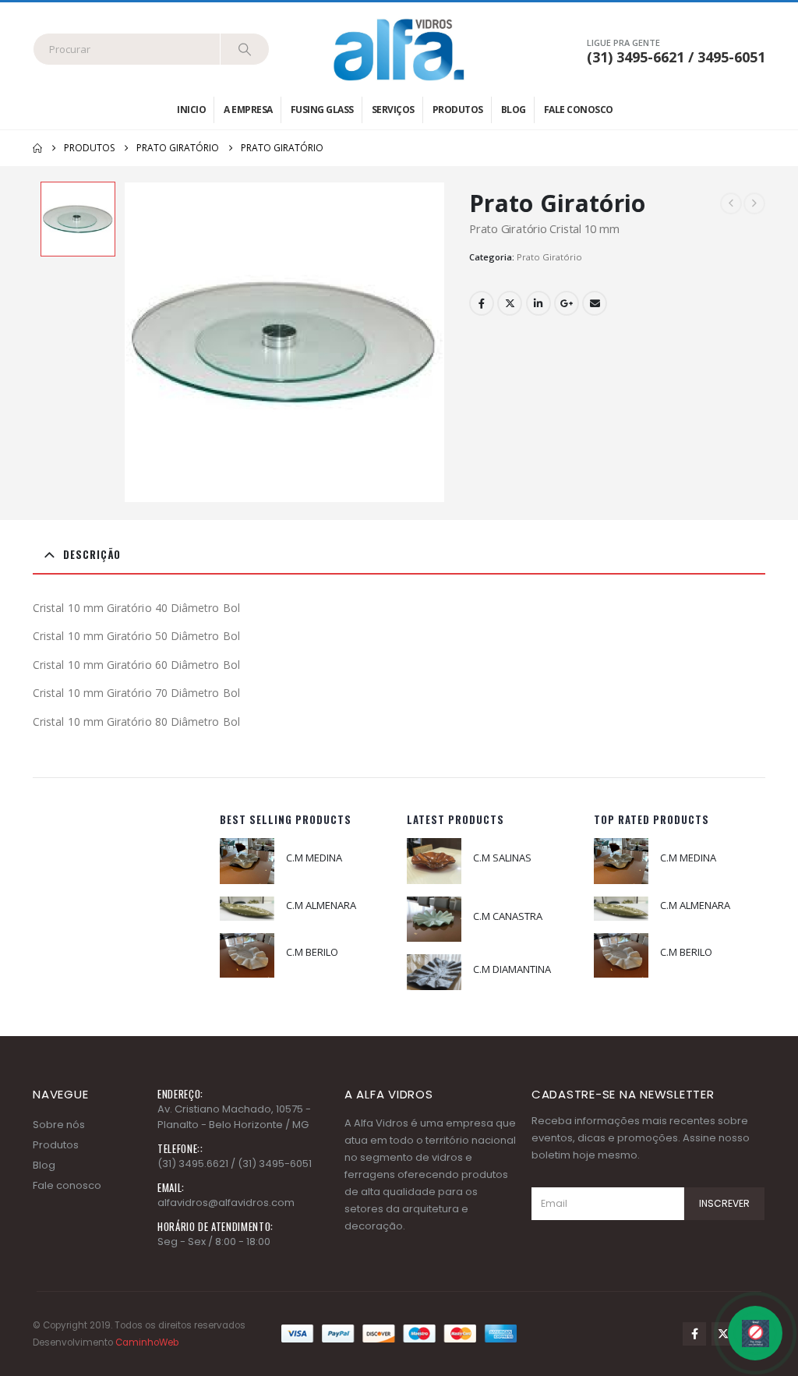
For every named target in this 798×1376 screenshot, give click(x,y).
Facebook (481, 303)
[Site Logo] (399, 49)
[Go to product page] (247, 861)
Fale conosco (578, 109)
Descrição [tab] (92, 554)
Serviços (393, 109)
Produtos (458, 109)
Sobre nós (59, 1124)
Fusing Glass (322, 109)
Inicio (191, 109)
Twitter (509, 303)
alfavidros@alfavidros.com (226, 1202)
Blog (513, 109)
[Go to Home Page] (37, 148)
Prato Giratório (549, 257)
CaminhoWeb (146, 1342)
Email (594, 303)
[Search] (245, 49)
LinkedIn (538, 303)
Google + (566, 303)
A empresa (248, 109)
